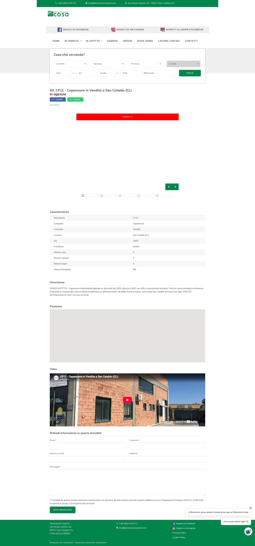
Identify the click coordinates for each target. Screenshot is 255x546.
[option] (127, 152)
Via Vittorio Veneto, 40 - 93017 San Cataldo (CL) (151, 3)
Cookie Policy (179, 537)
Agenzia (112, 40)
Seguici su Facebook (185, 523)
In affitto (93, 40)
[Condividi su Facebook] (58, 99)
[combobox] (71, 64)
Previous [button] (168, 187)
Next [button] (175, 187)
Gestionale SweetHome (96, 542)
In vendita (72, 40)
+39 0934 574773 (67, 3)
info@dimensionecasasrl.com (102, 3)
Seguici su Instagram (185, 528)
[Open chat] (248, 531)
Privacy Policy (179, 532)
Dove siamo (145, 40)
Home (56, 40)
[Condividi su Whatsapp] (75, 99)
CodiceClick (68, 542)
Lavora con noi (169, 40)
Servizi (127, 40)
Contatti (191, 40)
